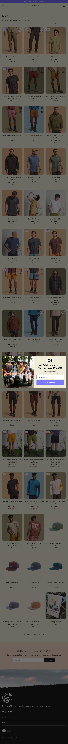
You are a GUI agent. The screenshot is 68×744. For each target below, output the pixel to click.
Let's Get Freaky (50, 382)
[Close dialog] (64, 357)
